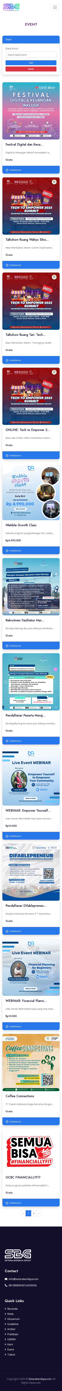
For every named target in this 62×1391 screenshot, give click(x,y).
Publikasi (12, 1334)
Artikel (11, 1329)
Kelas (10, 1314)
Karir (10, 1344)
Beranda (12, 1309)
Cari (31, 62)
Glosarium (13, 1319)
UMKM (11, 1339)
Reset (31, 68)
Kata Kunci (12, 48)
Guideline (12, 1324)
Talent (11, 1354)
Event (10, 1349)
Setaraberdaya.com (39, 1379)
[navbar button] (55, 7)
